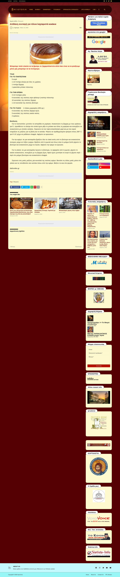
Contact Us (101, 574)
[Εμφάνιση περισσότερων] (41, 187)
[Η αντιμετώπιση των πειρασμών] (91, 149)
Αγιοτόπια (20, 574)
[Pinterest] (35, 187)
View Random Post (99, 23)
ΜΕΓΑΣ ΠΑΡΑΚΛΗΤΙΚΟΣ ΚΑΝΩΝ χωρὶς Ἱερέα (102, 134)
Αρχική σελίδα (13, 21)
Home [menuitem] (31, 9)
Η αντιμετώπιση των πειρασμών (102, 148)
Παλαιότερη (78, 246)
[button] (99, 9)
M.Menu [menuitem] (37, 9)
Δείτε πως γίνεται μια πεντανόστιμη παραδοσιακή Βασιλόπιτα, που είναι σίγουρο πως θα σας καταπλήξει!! (21, 212)
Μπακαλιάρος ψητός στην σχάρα (69, 210)
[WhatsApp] (31, 187)
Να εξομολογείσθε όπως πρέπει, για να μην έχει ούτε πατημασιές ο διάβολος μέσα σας (92, 243)
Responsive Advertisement (46, 37)
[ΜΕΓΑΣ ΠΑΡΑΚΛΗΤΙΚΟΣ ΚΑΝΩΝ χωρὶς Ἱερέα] (91, 134)
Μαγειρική (20, 21)
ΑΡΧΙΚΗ (10, 1)
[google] (93, 170)
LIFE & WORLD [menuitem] (85, 9)
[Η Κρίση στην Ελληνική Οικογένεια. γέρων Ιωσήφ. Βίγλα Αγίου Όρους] (105, 234)
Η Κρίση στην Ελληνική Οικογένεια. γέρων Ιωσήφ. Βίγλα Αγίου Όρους (105, 242)
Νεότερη (13, 246)
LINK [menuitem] (94, 9)
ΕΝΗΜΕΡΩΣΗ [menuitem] (46, 9)
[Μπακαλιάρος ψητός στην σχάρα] (70, 203)
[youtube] (111, 1)
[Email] (38, 187)
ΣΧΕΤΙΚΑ (15, 1)
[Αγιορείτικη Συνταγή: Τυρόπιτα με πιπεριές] (45, 203)
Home (87, 574)
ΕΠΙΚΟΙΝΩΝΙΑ (22, 1)
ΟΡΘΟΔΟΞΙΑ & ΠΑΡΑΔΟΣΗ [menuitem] (70, 9)
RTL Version (109, 574)
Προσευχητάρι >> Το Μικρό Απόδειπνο (97, 125)
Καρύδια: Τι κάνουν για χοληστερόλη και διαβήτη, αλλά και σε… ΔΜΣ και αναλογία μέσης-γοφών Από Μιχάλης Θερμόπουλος (92, 220)
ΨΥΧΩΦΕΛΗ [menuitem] (56, 9)
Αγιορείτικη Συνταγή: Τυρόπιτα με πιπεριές (44, 211)
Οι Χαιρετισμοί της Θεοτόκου (102, 141)
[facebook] (104, 1)
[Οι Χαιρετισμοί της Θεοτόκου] (91, 142)
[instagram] (106, 1)
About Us (93, 574)
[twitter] (108, 1)
